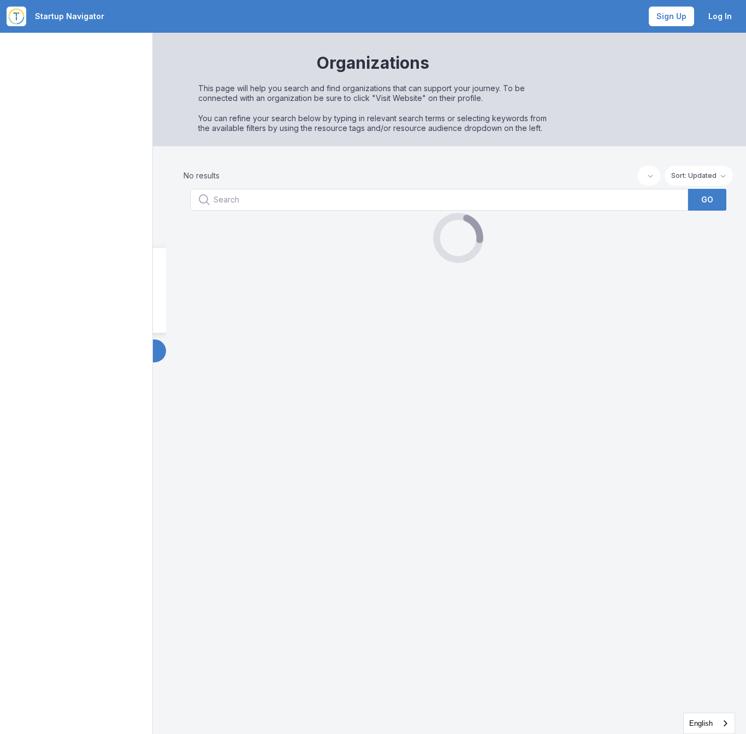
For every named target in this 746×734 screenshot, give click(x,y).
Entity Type (197, 261)
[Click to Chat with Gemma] (720, 686)
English (701, 723)
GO (707, 199)
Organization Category (220, 290)
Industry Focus (204, 318)
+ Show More (242, 232)
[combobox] (709, 723)
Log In (720, 16)
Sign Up (671, 16)
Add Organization (242, 350)
